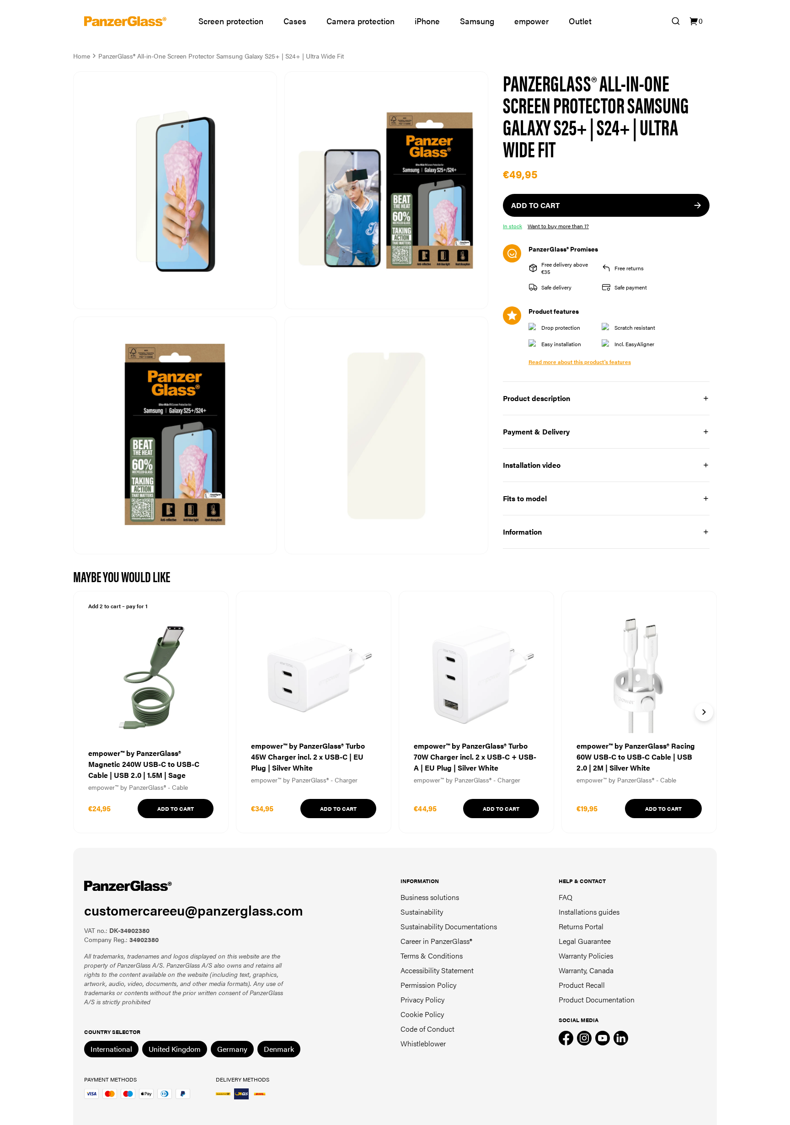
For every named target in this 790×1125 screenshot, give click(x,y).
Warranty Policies (586, 955)
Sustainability (421, 911)
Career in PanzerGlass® (436, 941)
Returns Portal (581, 926)
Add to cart (175, 808)
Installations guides (589, 911)
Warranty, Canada (586, 970)
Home (81, 55)
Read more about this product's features (579, 361)
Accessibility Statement (437, 970)
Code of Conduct (427, 1028)
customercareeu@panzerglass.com (193, 910)
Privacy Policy (422, 999)
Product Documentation (597, 999)
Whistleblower (423, 1043)
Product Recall (582, 985)
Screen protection (230, 21)
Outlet (580, 21)
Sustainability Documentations (448, 926)
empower (531, 21)
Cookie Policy (422, 1014)
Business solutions (429, 897)
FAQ (565, 897)
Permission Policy (428, 985)
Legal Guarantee (585, 941)
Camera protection (360, 21)
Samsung (477, 21)
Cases (294, 21)
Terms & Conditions (431, 955)
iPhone (427, 21)
